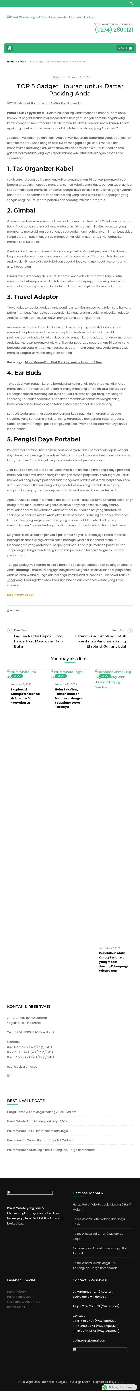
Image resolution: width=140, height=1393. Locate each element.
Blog (56, 77)
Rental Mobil (16, 1307)
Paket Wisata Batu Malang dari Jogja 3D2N (37, 1121)
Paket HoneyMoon (20, 1297)
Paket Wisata (16, 1291)
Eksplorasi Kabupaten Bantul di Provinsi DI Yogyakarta (25, 696)
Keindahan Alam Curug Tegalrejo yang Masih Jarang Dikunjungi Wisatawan (113, 962)
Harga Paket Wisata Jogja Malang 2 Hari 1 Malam (41, 1112)
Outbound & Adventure (23, 1302)
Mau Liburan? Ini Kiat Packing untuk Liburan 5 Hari (63, 362)
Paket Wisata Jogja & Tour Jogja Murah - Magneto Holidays (78, 1382)
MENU (122, 48)
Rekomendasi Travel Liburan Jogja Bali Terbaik (40, 1140)
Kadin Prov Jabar (20, 595)
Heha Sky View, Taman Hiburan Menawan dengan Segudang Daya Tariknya (69, 698)
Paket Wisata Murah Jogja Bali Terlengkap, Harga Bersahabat (51, 1150)
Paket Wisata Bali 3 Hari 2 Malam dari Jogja (37, 1131)
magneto (16, 610)
